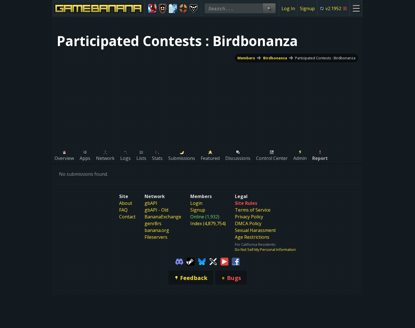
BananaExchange (163, 217)
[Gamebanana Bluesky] (201, 261)
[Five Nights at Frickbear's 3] (163, 8)
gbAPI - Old (156, 210)
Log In (288, 8)
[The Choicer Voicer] (173, 8)
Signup (307, 8)
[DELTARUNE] (193, 8)
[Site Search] (269, 8)
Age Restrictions (252, 237)
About (125, 203)
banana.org (157, 230)
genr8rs (153, 223)
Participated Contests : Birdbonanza (325, 57)
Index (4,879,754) (208, 223)
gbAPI (151, 203)
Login (196, 203)
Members (246, 57)
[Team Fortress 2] (183, 8)
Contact (127, 217)
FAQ (123, 210)
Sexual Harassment (255, 230)
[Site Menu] (356, 8)
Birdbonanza (275, 57)
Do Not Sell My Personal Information (265, 249)
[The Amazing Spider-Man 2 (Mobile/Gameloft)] (152, 8)
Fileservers (156, 237)
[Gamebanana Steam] (190, 261)
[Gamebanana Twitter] (213, 261)
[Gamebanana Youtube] (224, 261)
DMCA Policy (248, 223)
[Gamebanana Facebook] (235, 261)
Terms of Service (252, 210)
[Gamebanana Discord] (179, 261)
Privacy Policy (249, 217)
